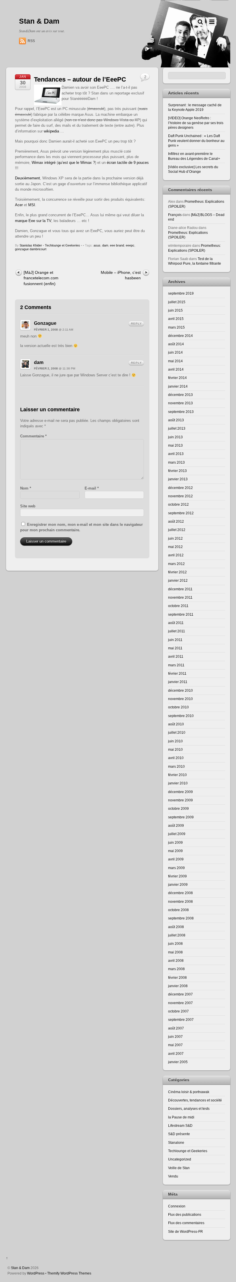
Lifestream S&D (180, 1125)
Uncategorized (179, 1159)
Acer (19, 205)
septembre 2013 (181, 412)
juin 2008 (175, 943)
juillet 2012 (176, 530)
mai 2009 (175, 851)
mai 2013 (175, 445)
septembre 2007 (181, 1019)
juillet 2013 (176, 428)
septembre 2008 (181, 918)
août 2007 (176, 1028)
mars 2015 (176, 327)
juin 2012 (175, 538)
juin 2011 (175, 640)
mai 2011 (175, 648)
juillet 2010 (176, 732)
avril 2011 (175, 656)
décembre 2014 (180, 335)
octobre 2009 (178, 808)
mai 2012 (175, 547)
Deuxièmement (27, 178)
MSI (31, 205)
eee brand (117, 245)
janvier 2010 (178, 783)
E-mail (92, 488)
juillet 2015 (176, 302)
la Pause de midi (181, 1117)
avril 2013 (176, 454)
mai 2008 (175, 952)
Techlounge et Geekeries (62, 245)
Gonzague (45, 323)
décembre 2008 (180, 893)
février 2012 (177, 572)
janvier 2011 (177, 682)
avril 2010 (176, 758)
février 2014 (177, 378)
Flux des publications (184, 1214)
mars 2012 (176, 564)
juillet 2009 (176, 834)
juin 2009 (175, 842)
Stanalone (176, 1142)
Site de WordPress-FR (185, 1231)
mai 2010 (175, 749)
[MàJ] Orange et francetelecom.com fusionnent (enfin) (41, 278)
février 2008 (177, 977)
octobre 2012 (178, 504)
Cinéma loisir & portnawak (188, 1092)
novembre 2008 (180, 901)
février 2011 (177, 673)
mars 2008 (176, 969)
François (175, 215)
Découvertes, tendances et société (195, 1100)
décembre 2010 (180, 690)
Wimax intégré (44, 162)
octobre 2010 (178, 707)
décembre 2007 (180, 994)
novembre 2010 (180, 699)
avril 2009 (176, 859)
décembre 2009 (180, 792)
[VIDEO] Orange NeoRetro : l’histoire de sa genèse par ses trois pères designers (195, 122)
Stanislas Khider (31, 245)
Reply (136, 323)
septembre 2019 (181, 293)
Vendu (173, 1176)
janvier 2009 (178, 884)
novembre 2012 (180, 496)
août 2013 (176, 420)
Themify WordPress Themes (69, 1273)
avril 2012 (176, 555)
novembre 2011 (180, 597)
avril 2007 (176, 1053)
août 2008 (176, 927)
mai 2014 (175, 361)
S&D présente (179, 1134)
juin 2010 (175, 741)
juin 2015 (175, 310)
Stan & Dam (20, 1268)
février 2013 (177, 471)
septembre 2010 (181, 716)
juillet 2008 (176, 935)
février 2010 (177, 775)
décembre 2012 (180, 488)
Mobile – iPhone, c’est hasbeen (121, 275)
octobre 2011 (178, 606)
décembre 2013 (180, 395)
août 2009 (176, 825)
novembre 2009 (180, 800)
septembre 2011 (180, 614)
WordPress (35, 1273)
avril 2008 (176, 960)
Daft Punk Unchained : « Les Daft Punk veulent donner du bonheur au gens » (196, 140)
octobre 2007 (178, 1011)
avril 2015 (176, 318)
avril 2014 (176, 369)
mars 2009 (176, 868)
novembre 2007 (180, 1003)
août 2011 (176, 623)
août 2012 (176, 521)
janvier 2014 (178, 386)
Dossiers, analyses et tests (189, 1108)
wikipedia (52, 131)
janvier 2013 (178, 479)
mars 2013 (176, 462)
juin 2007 (175, 1036)
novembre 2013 (180, 403)
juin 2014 (175, 352)
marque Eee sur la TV (33, 221)
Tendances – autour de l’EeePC (80, 79)
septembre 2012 (181, 513)
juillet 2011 (176, 631)
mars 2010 (176, 766)
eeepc (130, 245)
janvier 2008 (178, 986)
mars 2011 (176, 665)
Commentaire (33, 436)
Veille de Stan (179, 1168)
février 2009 (177, 876)
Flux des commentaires (186, 1223)
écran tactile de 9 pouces (128, 162)
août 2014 (176, 344)
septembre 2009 (181, 817)
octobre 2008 (178, 910)
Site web (27, 506)
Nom (25, 488)
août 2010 (176, 724)
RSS (31, 41)
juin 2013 (175, 437)
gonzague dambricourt (30, 249)
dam (105, 245)
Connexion (176, 1206)
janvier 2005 (178, 1062)
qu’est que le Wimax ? (76, 162)
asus (97, 245)
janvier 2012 (178, 580)
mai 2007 (175, 1045)
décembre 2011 (180, 589)
